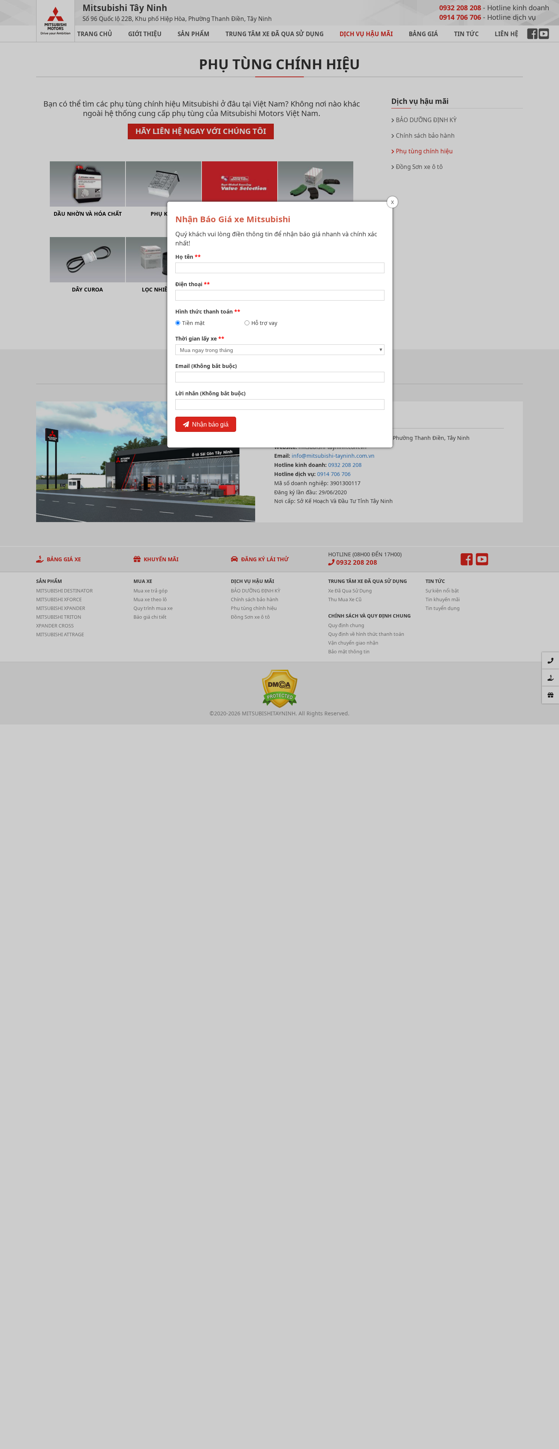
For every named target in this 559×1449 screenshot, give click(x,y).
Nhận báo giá (209, 424)
